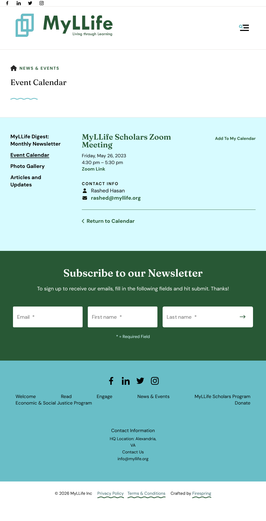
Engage (104, 396)
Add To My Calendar (235, 138)
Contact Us (133, 452)
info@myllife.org (132, 458)
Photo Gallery (27, 166)
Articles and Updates (25, 181)
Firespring (201, 493)
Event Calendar (29, 155)
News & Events (39, 68)
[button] (243, 27)
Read (66, 396)
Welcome (26, 396)
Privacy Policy (110, 493)
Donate (242, 403)
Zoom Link (93, 169)
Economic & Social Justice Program (54, 403)
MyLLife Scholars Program (222, 396)
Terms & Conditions (146, 493)
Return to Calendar (111, 221)
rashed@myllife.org (116, 198)
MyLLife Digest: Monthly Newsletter (35, 140)
